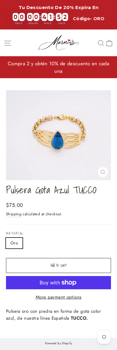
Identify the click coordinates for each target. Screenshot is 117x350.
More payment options (59, 297)
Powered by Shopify (58, 343)
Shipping (13, 214)
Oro (14, 243)
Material (15, 233)
